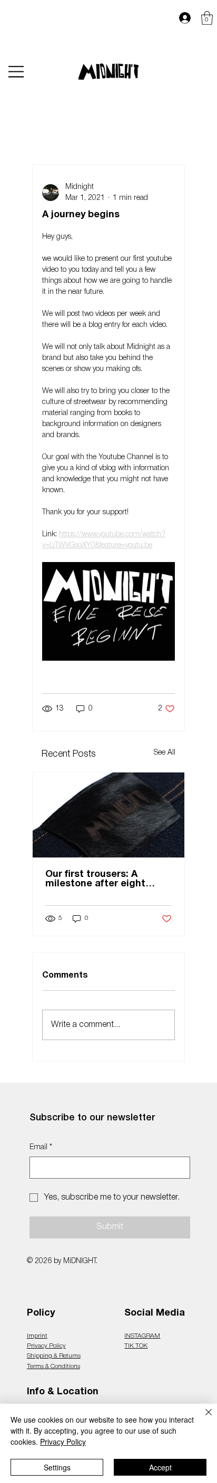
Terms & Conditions (53, 1366)
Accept (160, 1467)
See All (164, 752)
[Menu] (16, 72)
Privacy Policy (46, 1346)
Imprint (37, 1336)
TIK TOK (135, 1346)
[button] (207, 18)
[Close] (202, 1418)
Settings (57, 1467)
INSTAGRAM (142, 1336)
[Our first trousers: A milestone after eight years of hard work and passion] (108, 814)
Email (40, 1147)
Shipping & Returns (54, 1356)
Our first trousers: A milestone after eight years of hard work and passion (99, 879)
